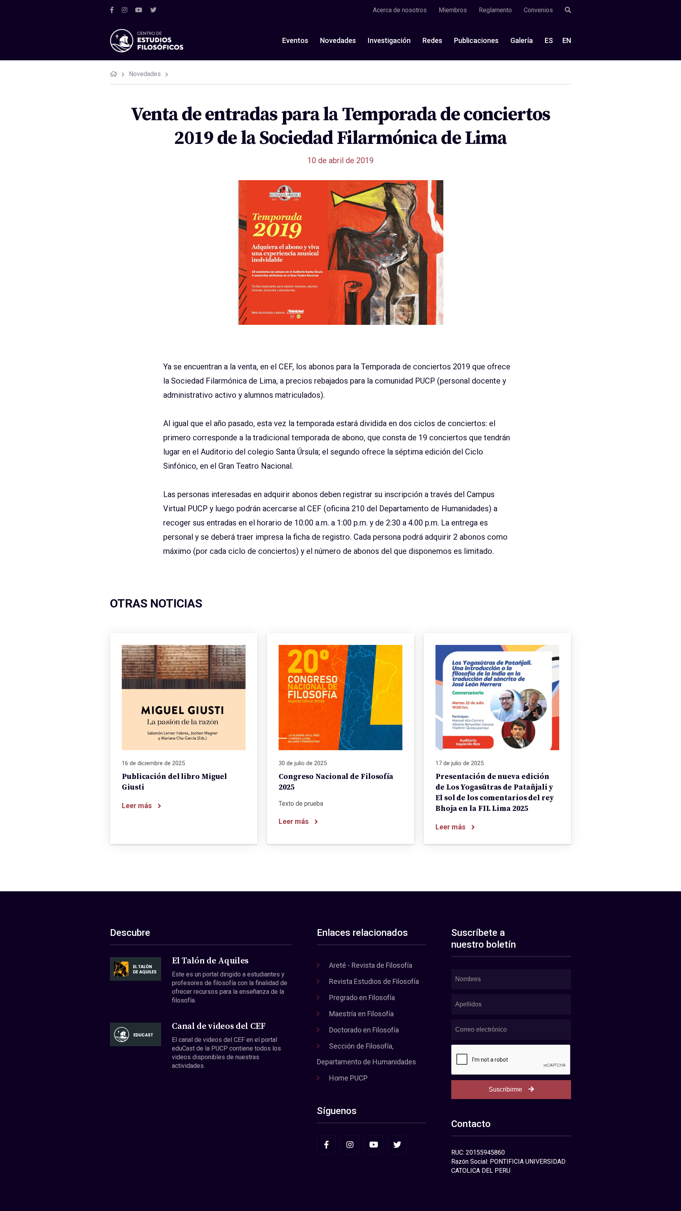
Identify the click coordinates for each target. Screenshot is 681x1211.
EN (566, 40)
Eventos (295, 40)
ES (549, 40)
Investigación (389, 40)
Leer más (137, 805)
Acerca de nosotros (400, 10)
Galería (521, 40)
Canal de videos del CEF (218, 1026)
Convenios (538, 10)
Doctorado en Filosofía (364, 1030)
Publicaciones (476, 40)
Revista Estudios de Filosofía (374, 981)
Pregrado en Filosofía (362, 997)
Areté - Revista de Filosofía (370, 965)
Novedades (338, 40)
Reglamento (495, 10)
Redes (432, 40)
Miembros (453, 10)
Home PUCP (348, 1078)
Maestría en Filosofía (361, 1014)
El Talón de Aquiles (210, 961)
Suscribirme (505, 1089)
